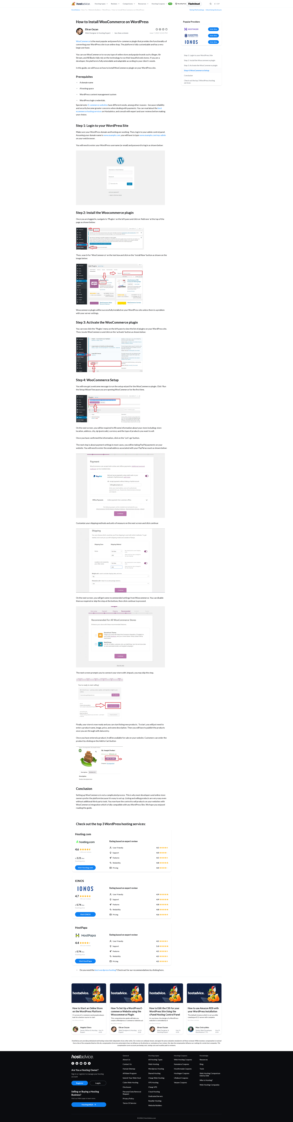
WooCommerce (83, 41)
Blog (201, 1064)
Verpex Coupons (180, 1082)
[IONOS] (85, 888)
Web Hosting (153, 1064)
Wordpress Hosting (156, 1069)
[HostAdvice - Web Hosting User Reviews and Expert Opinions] (80, 4)
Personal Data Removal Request (132, 1093)
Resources (142, 4)
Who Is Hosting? (206, 1080)
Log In (97, 1083)
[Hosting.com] (85, 842)
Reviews (114, 4)
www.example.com (111, 135)
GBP (217, 4)
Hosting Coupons (162, 4)
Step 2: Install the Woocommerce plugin (199, 60)
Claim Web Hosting (130, 1082)
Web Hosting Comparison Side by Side (210, 1074)
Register (79, 1083)
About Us (126, 1059)
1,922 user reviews (85, 852)
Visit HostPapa (85, 961)
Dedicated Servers (155, 1096)
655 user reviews (85, 945)
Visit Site (213, 29)
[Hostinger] (191, 29)
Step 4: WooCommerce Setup (196, 70)
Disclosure (127, 1087)
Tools (202, 1069)
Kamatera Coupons (181, 1064)
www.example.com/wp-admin (152, 135)
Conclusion (188, 75)
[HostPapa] (85, 935)
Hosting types (100, 4)
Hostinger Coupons (181, 1073)
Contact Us (127, 1064)
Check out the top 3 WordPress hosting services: (199, 81)
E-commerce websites (98, 105)
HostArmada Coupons (183, 1069)
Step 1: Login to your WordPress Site (198, 55)
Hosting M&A (87, 1104)
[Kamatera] (191, 35)
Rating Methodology (197, 10)
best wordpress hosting (105, 970)
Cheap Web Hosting (156, 1078)
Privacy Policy (128, 1098)
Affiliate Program (130, 1073)
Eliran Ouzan (91, 29)
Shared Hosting (154, 1073)
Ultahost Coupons (181, 1078)
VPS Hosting (153, 1082)
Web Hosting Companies (209, 1085)
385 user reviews (85, 899)
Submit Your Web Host (132, 1078)
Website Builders (155, 1105)
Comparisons (128, 4)
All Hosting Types (155, 1059)
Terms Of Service (129, 1103)
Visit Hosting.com (85, 867)
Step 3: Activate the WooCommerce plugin (200, 65)
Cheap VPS (152, 1087)
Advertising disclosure (214, 10)
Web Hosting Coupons (183, 1059)
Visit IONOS (85, 914)
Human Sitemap (129, 1069)
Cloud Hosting (154, 1092)
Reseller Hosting (154, 1101)
